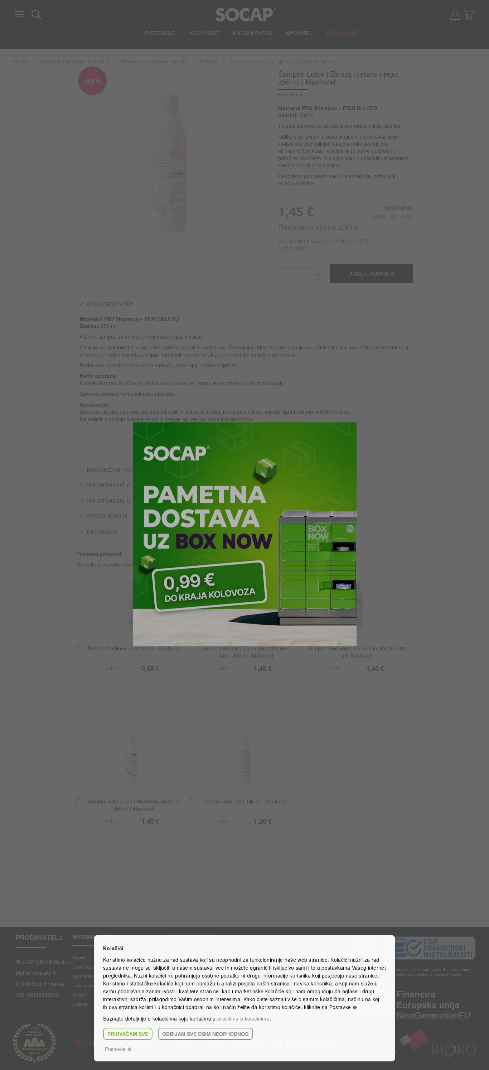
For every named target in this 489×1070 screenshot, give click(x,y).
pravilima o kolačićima (243, 1018)
